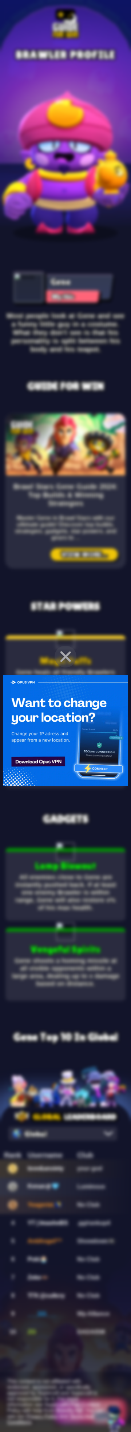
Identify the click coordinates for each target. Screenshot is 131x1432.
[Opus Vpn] (65, 731)
